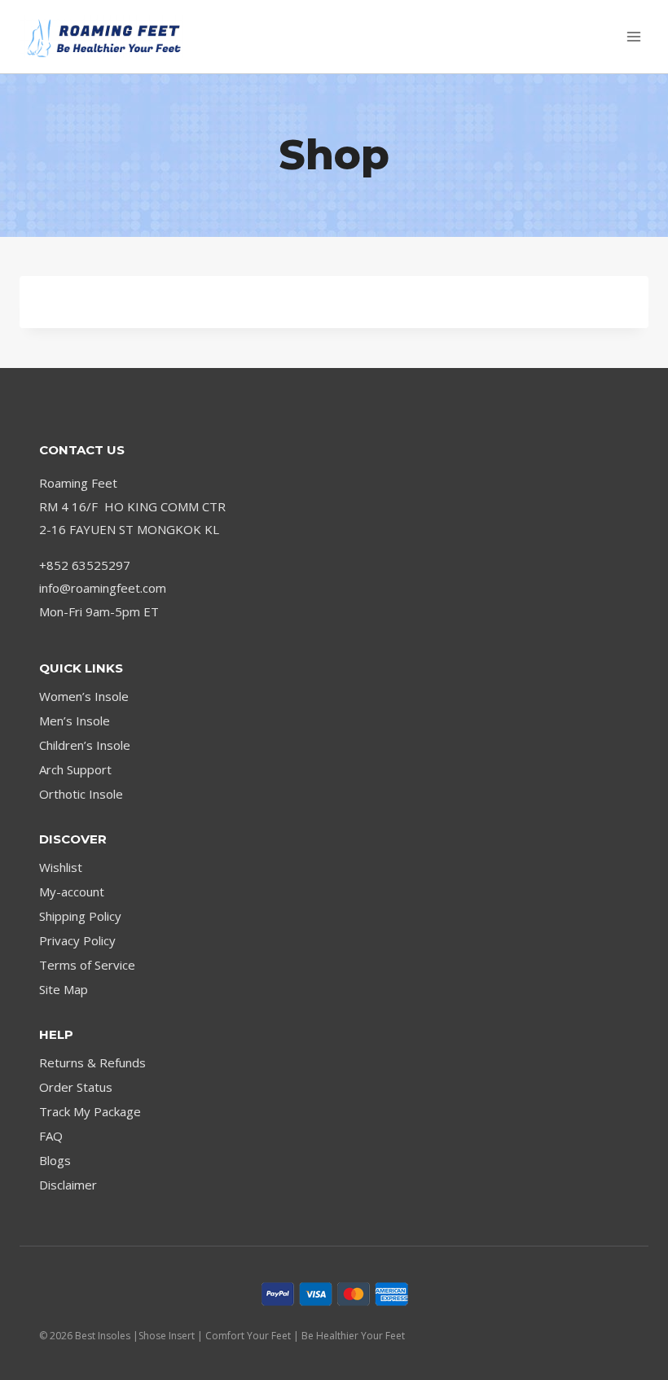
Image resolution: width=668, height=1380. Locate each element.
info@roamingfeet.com (102, 588)
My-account (71, 891)
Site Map (63, 989)
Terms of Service (87, 965)
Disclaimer (68, 1184)
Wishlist (60, 867)
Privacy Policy (77, 940)
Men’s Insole (74, 720)
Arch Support (75, 769)
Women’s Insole (84, 696)
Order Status (75, 1087)
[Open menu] (633, 36)
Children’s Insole (84, 745)
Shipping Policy (80, 916)
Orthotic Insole (81, 794)
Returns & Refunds (92, 1062)
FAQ (51, 1136)
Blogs (55, 1160)
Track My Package (90, 1111)
